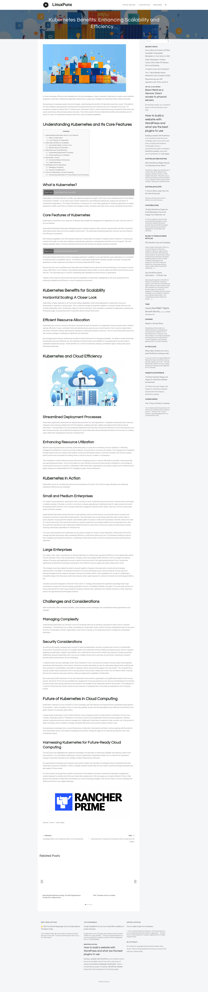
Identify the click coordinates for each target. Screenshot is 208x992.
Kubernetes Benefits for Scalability (56, 143)
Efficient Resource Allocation (57, 148)
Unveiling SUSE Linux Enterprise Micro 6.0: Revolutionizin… (63, 837)
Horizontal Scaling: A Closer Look (59, 145)
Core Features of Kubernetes (57, 140)
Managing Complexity (54, 167)
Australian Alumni (153, 187)
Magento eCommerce (154, 373)
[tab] (85, 904)
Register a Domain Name (154, 323)
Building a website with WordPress (157, 136)
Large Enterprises (53, 162)
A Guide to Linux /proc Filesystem (157, 69)
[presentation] (63, 875)
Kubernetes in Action (51, 157)
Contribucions (152, 205)
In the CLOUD (150, 346)
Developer (157, 5)
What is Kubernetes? (54, 138)
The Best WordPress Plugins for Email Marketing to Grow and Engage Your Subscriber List (156, 212)
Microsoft (149, 312)
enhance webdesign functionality (104, 964)
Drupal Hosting (134, 922)
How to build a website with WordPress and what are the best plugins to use (156, 123)
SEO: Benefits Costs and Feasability (157, 243)
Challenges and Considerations (55, 165)
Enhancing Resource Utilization (58, 155)
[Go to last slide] (42, 881)
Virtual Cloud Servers (153, 86)
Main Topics (162, 308)
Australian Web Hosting (156, 159)
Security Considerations (55, 170)
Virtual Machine (128, 5)
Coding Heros (151, 399)
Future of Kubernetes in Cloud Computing (58, 172)
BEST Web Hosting (49, 922)
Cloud (147, 308)
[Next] (135, 881)
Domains (149, 319)
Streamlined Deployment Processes (59, 152)
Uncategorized (163, 311)
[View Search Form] (165, 4)
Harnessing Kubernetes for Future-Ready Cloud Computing (67, 175)
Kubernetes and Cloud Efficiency (55, 150)
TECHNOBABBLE (90, 922)
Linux (153, 308)
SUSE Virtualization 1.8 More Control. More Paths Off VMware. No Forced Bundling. (157, 62)
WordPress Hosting (90, 944)
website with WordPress (99, 959)
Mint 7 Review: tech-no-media (104, 895)
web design (165, 154)
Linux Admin (100, 32)
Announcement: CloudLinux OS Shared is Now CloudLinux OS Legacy (112, 838)
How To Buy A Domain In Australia (157, 403)
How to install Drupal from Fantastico (140, 926)
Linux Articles (144, 5)
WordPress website (152, 151)
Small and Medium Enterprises (58, 160)
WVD (153, 314)
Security (156, 311)
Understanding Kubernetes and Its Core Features (61, 135)
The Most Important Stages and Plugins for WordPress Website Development (156, 379)
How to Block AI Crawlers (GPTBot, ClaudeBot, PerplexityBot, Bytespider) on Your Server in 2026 (157, 53)
